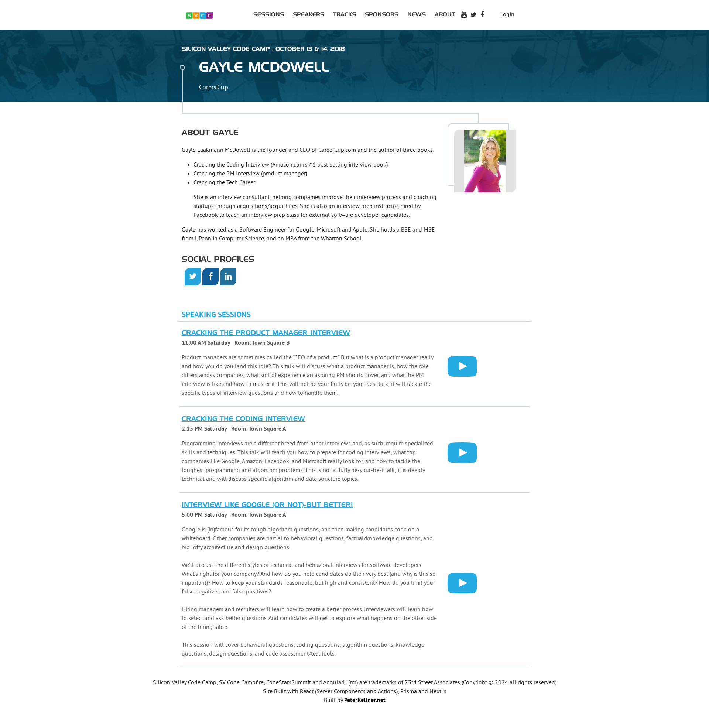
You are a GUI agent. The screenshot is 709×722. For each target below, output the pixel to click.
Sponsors (381, 14)
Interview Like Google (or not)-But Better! (267, 505)
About (445, 14)
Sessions (268, 14)
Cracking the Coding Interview (243, 419)
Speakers (308, 14)
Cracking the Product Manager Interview (266, 333)
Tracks (344, 14)
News (416, 14)
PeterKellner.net (365, 700)
